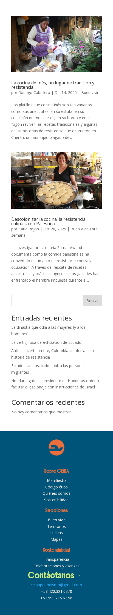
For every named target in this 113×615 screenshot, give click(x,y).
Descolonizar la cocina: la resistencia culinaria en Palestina (48, 221)
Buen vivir (89, 92)
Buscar (92, 300)
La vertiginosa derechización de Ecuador (47, 342)
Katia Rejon (28, 228)
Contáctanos (51, 575)
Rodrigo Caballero (34, 92)
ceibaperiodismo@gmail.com (56, 584)
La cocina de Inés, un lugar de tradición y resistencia (52, 85)
